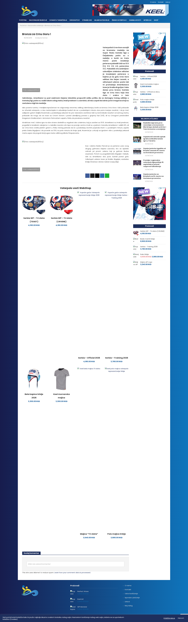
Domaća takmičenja (58, 20)
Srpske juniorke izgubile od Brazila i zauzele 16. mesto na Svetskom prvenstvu (154, 150)
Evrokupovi (75, 20)
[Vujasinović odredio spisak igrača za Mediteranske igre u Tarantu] (137, 139)
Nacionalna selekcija (35, 25)
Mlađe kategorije (101, 20)
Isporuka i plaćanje (132, 597)
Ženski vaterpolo (119, 20)
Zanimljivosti (135, 20)
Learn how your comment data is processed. (72, 572)
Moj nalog (129, 605)
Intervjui (147, 20)
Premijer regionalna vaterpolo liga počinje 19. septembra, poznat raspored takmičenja (153, 163)
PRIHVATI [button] (181, 618)
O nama (153, 2)
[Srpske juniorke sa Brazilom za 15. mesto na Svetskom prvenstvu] (137, 177)
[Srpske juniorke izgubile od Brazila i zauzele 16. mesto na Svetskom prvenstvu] (137, 151)
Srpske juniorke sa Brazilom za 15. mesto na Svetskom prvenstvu (153, 176)
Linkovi (168, 2)
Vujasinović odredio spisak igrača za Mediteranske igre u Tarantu (154, 139)
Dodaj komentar (41, 38)
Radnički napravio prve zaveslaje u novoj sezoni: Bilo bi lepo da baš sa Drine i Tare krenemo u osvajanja (154, 126)
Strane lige (87, 20)
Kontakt (160, 2)
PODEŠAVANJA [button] (169, 618)
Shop (156, 20)
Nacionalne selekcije (38, 20)
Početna (23, 20)
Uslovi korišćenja (131, 593)
